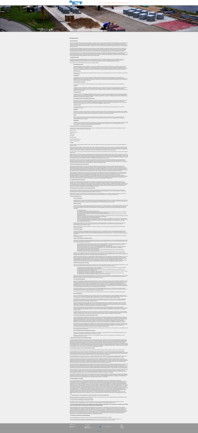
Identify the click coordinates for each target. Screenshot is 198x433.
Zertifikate (114, 2)
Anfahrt (122, 426)
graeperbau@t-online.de (89, 427)
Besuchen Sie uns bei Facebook (106, 426)
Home (100, 2)
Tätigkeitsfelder (106, 2)
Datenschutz (122, 427)
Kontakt (127, 2)
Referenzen (121, 2)
